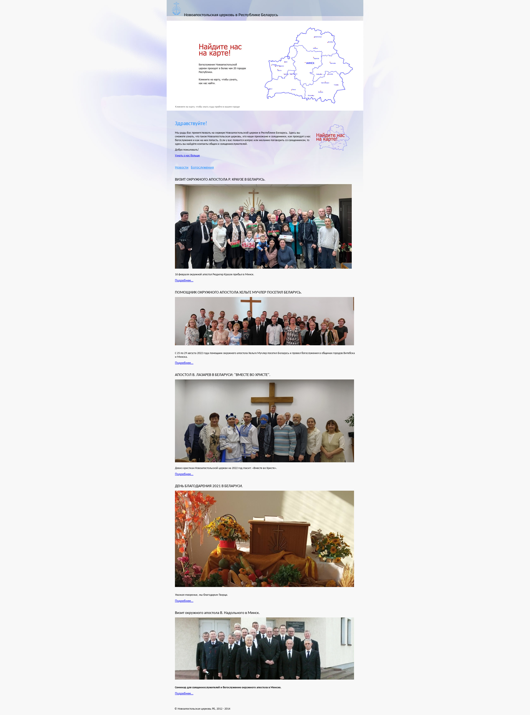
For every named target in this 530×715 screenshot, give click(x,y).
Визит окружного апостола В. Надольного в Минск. (217, 613)
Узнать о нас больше (187, 155)
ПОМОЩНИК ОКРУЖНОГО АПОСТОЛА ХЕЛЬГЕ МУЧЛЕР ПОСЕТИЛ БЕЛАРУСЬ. (238, 292)
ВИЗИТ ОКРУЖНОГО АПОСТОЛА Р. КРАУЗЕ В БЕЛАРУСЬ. (220, 180)
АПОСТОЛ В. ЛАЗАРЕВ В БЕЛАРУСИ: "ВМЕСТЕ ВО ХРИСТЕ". (222, 375)
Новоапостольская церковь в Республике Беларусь (231, 15)
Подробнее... (184, 280)
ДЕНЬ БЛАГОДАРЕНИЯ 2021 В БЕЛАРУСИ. (209, 486)
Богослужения (202, 167)
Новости (181, 167)
